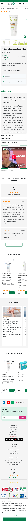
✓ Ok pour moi (14, 519)
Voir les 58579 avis (14, 478)
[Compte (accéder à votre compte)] (23, 4)
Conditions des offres (14, 464)
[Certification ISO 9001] (7, 489)
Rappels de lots (14, 453)
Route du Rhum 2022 (14, 434)
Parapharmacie (14, 433)
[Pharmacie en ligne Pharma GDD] (11, 4)
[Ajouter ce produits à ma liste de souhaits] (26, 11)
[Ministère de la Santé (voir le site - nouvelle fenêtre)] (17, 489)
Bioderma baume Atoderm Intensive (6, 274)
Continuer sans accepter (6, 501)
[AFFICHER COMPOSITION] (26, 139)
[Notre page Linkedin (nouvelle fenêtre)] (4, 402)
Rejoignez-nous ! (14, 436)
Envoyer (23, 417)
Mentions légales (14, 459)
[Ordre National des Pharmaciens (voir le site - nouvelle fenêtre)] (9, 496)
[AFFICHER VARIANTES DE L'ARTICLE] (26, 142)
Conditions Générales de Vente (14, 462)
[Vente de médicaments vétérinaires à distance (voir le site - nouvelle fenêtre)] (3, 496)
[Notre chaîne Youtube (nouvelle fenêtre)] (8, 402)
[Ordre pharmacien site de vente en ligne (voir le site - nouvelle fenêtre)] (23, 489)
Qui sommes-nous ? (14, 427)
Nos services (14, 431)
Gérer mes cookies (14, 466)
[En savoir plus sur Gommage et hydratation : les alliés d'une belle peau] (12, 311)
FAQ (14, 448)
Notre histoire (14, 429)
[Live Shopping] (12, 402)
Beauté (5, 318)
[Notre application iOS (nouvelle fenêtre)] (9, 439)
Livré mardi (7, 76)
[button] (2, 4)
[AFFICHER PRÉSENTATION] (26, 91)
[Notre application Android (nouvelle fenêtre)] (18, 439)
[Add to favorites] (13, 260)
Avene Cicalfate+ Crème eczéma (8, 373)
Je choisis (14, 515)
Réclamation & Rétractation (14, 449)
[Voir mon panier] (26, 4)
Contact (14, 451)
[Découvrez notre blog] (20, 402)
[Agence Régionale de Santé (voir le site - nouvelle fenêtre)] (15, 496)
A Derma (5, 55)
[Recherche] (20, 4)
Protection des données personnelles (14, 461)
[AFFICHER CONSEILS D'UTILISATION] (26, 135)
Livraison (14, 446)
